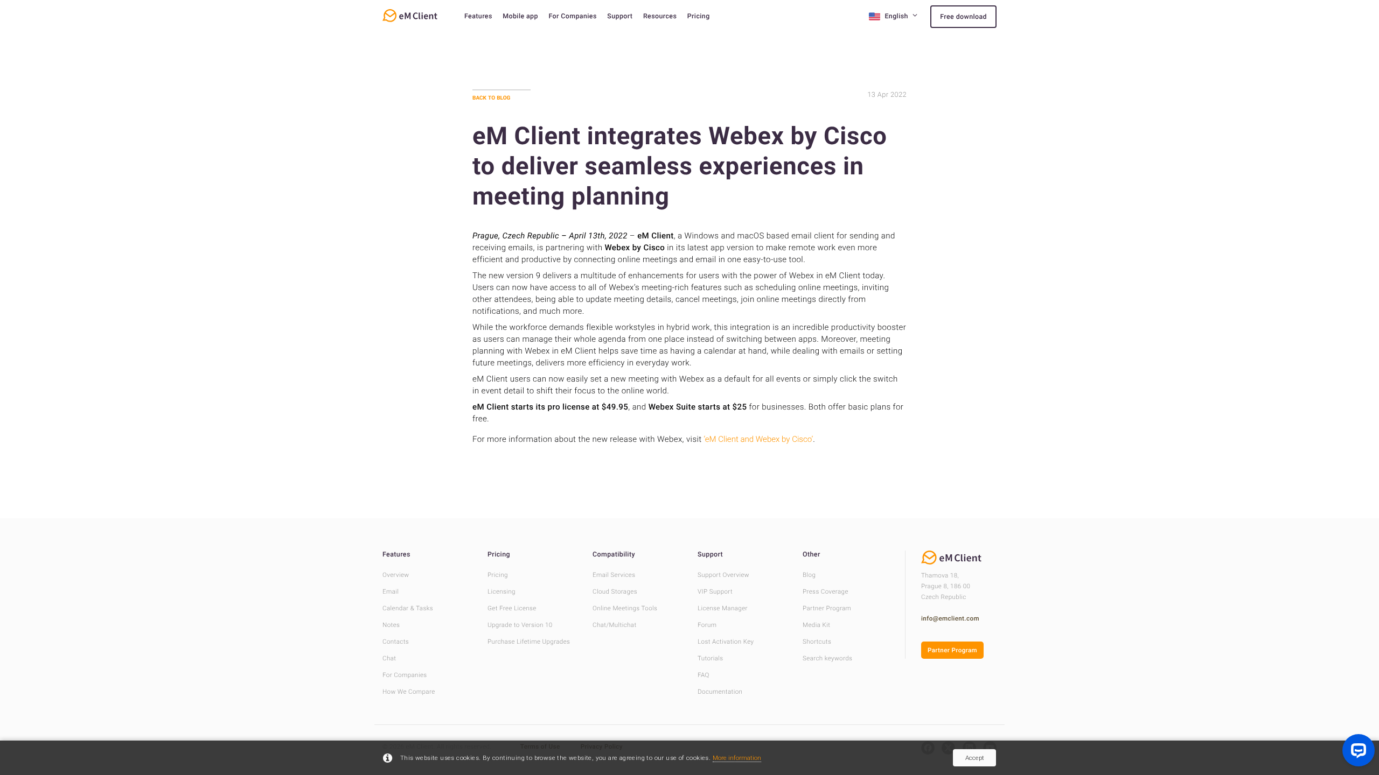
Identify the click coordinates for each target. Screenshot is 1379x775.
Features (478, 16)
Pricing (698, 16)
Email (390, 591)
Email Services (614, 575)
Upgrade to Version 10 (520, 625)
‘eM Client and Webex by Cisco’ (758, 439)
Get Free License (512, 608)
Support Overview (723, 575)
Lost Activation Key (726, 641)
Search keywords (827, 658)
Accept (974, 758)
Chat (389, 658)
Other (811, 555)
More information (737, 758)
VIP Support (715, 591)
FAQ (703, 675)
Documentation (720, 691)
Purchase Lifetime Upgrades (528, 641)
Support (619, 16)
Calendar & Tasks (407, 608)
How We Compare (408, 691)
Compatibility (614, 555)
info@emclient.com (950, 618)
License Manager (723, 608)
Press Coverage (825, 591)
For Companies (572, 16)
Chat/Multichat (615, 625)
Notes (391, 625)
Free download (963, 17)
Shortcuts (817, 641)
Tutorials (710, 658)
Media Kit (816, 625)
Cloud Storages (615, 591)
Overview (395, 575)
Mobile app (520, 16)
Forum (707, 625)
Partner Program (827, 608)
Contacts (395, 641)
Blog (809, 575)
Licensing (501, 591)
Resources (660, 16)
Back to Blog (491, 98)
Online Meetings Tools (625, 608)
